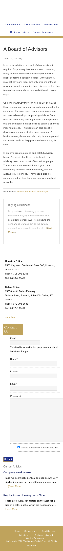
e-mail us (10, 317)
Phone (14, 371)
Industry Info (24, 535)
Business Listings (43, 535)
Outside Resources (35, 538)
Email (13, 338)
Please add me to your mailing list (40, 447)
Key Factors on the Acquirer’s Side (24, 495)
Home (17, 531)
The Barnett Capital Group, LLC (32, 8)
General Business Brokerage (32, 191)
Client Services (48, 531)
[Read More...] (15, 486)
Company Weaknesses (17, 472)
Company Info (30, 531)
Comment (15, 396)
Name (14, 359)
